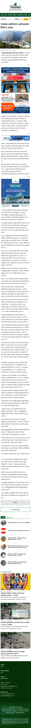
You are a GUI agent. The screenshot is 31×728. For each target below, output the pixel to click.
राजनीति (10, 15)
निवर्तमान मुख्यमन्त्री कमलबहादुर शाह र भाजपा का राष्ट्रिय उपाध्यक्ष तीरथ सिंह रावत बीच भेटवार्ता (18, 546)
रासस (15, 502)
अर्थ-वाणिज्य (20, 15)
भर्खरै (3, 517)
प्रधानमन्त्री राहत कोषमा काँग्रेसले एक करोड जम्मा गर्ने (19, 530)
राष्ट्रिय (14, 15)
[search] (29, 19)
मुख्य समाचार (9, 517)
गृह (2, 15)
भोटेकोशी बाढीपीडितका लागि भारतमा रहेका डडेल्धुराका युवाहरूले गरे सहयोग (17, 563)
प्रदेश (5, 15)
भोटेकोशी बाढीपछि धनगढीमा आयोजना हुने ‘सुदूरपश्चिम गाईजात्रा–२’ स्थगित (17, 538)
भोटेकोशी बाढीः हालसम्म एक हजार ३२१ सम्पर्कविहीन (19, 522)
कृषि (26, 15)
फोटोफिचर (17, 19)
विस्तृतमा (24, 599)
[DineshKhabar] (15, 5)
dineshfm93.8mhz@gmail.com (10, 721)
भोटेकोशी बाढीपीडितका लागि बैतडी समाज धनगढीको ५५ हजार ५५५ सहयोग (17, 554)
